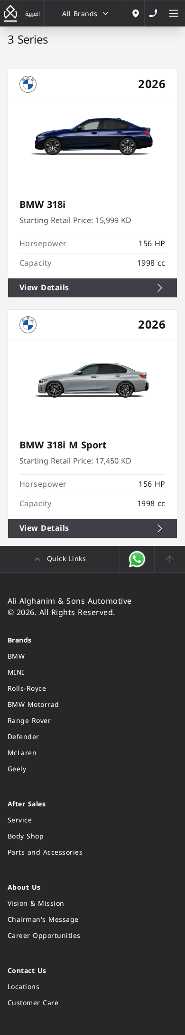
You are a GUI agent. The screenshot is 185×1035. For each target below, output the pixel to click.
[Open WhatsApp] (137, 559)
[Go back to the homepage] (10, 13)
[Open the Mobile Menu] (173, 13)
